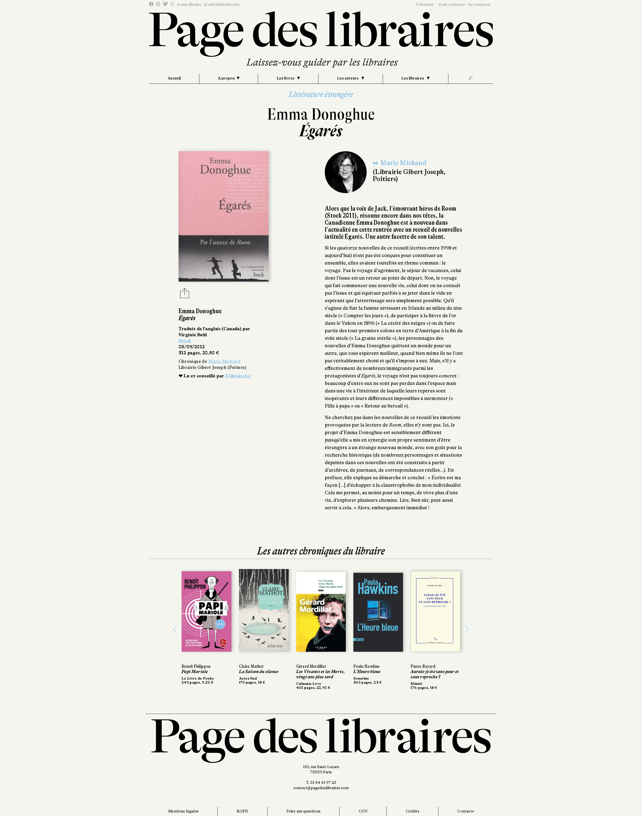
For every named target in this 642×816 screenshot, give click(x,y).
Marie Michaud (224, 361)
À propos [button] (226, 78)
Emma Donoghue (321, 114)
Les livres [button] (286, 78)
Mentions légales (183, 811)
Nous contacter (451, 4)
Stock (185, 340)
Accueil (174, 78)
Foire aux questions (303, 811)
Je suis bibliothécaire (221, 4)
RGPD (243, 811)
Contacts (465, 811)
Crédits (412, 811)
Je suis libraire (189, 4)
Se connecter (479, 4)
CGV (363, 811)
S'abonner (425, 4)
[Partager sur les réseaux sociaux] (185, 295)
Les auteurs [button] (348, 78)
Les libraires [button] (413, 78)
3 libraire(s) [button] (238, 375)
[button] (175, 629)
